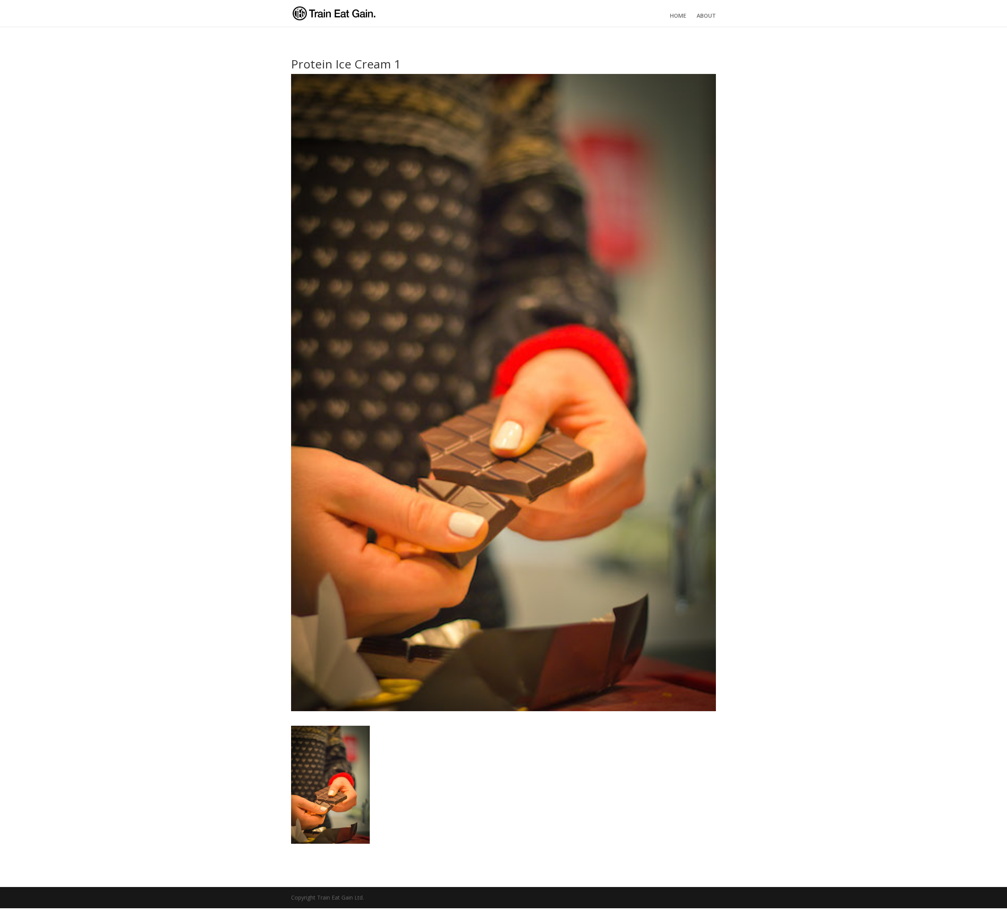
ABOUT (706, 15)
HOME (678, 15)
